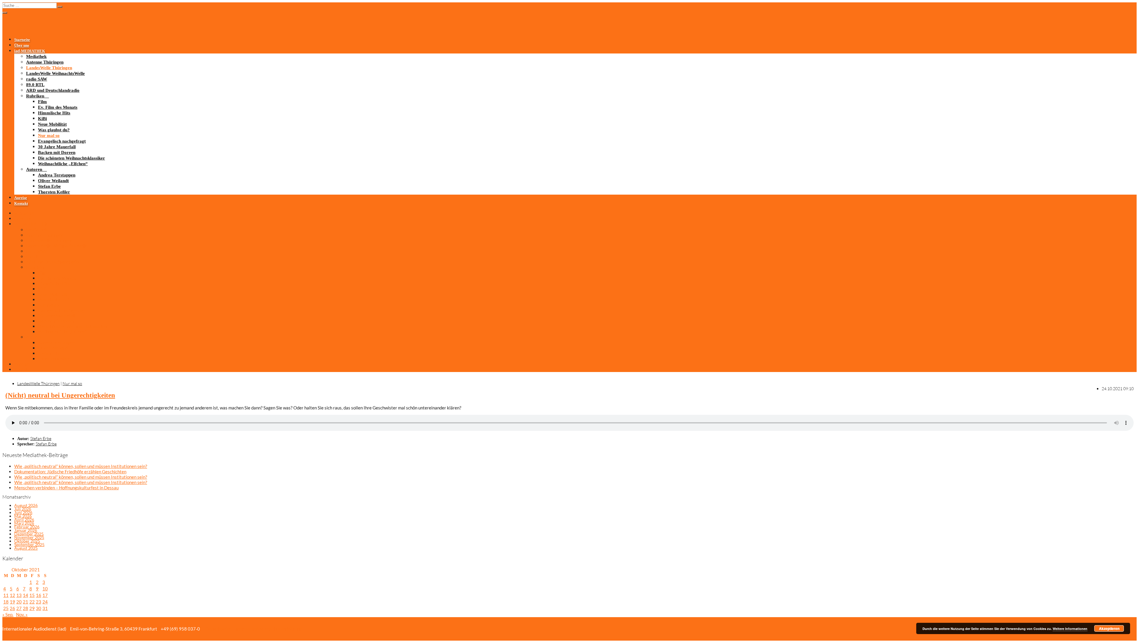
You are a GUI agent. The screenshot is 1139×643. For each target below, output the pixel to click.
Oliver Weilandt (53, 180)
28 (25, 608)
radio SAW (36, 79)
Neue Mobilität (52, 124)
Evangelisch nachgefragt (62, 141)
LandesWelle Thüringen (49, 67)
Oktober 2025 (27, 540)
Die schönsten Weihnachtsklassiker (71, 158)
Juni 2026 (23, 512)
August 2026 (26, 505)
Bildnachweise (217, 628)
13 (19, 595)
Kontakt (21, 203)
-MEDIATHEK (29, 51)
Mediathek (36, 56)
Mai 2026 (23, 516)
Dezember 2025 (29, 533)
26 (12, 608)
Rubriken (35, 96)
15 (32, 595)
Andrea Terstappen (56, 175)
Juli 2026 (22, 508)
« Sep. (7, 614)
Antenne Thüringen (44, 62)
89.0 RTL (35, 84)
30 (38, 608)
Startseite (22, 40)
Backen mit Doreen (56, 152)
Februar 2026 (26, 526)
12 (12, 595)
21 (25, 601)
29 (32, 608)
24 (45, 601)
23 (38, 601)
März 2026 (24, 523)
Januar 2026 (25, 530)
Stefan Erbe (49, 186)
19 (12, 601)
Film (42, 101)
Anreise (20, 198)
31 (45, 608)
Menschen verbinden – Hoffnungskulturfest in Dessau (66, 487)
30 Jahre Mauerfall (57, 146)
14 (25, 595)
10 (45, 588)
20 (19, 601)
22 (32, 601)
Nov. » (22, 614)
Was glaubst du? (54, 129)
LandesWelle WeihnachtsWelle (55, 73)
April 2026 (24, 519)
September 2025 (29, 544)
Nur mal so (49, 135)
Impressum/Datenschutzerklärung (267, 628)
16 (38, 595)
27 (19, 608)
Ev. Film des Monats (57, 107)
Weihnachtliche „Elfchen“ (63, 163)
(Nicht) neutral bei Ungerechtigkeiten (60, 395)
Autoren (34, 169)
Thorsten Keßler (54, 192)
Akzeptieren (1109, 628)
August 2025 (26, 548)
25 (6, 608)
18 (6, 601)
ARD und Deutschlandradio (52, 90)
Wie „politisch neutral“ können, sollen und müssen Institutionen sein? (80, 466)
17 (45, 595)
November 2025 (29, 537)
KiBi (42, 118)
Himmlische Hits (54, 113)
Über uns (21, 45)
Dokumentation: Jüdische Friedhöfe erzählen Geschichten (70, 471)
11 (6, 595)
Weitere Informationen (1070, 628)
